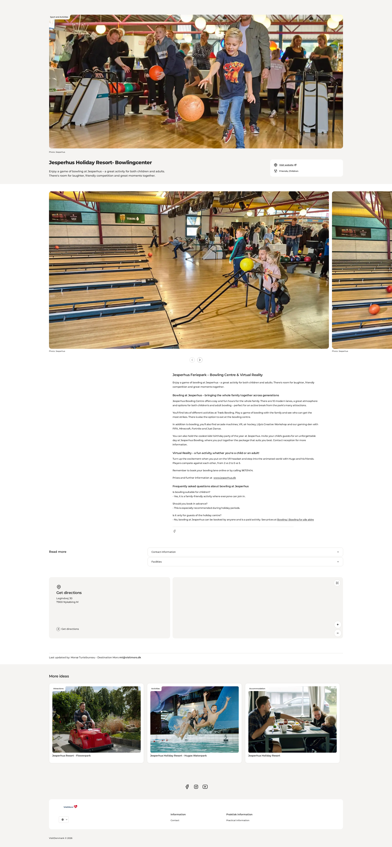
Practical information (237, 820)
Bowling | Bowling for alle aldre (295, 519)
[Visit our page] (187, 786)
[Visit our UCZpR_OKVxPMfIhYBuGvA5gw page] (205, 786)
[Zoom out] (337, 633)
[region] (258, 607)
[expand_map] (337, 583)
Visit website (286, 165)
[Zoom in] (337, 624)
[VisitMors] (68, 806)
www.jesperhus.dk (224, 477)
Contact (175, 820)
